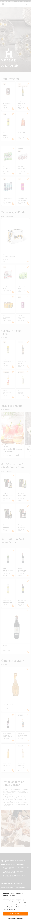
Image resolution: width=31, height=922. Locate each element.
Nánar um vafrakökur (9, 909)
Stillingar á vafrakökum (15, 918)
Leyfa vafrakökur (15, 914)
